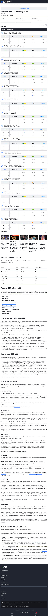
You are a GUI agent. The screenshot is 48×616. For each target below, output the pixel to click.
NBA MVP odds (5, 298)
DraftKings (4, 559)
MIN (3, 148)
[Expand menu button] (46, 1)
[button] (43, 25)
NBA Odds (12, 5)
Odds (7, 5)
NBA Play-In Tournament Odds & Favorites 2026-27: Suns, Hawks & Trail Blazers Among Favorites (14, 246)
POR (3, 172)
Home (2, 5)
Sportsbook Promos (4, 570)
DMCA (2, 595)
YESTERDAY (24, 8)
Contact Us (3, 591)
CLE (3, 42)
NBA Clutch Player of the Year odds (9, 302)
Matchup (5, 36)
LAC (3, 228)
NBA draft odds (5, 313)
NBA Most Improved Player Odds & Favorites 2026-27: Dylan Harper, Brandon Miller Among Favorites (33, 246)
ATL (3, 82)
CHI (3, 122)
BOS (3, 79)
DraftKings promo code (42, 546)
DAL (3, 188)
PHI (3, 212)
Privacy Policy (3, 593)
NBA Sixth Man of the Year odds (9, 303)
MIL (3, 39)
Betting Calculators (4, 575)
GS (3, 52)
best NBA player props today (35, 473)
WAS (3, 55)
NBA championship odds (16, 292)
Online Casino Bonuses (5, 584)
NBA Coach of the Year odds (8, 307)
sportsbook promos (36, 542)
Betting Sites (3, 579)
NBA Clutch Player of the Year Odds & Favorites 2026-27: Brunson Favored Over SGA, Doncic (43, 246)
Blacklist (2, 572)
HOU (3, 135)
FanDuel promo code (30, 546)
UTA (3, 119)
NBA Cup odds (5, 296)
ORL (3, 159)
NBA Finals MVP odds (6, 311)
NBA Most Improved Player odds (9, 305)
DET (3, 69)
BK (3, 95)
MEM (3, 92)
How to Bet (3, 577)
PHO (3, 215)
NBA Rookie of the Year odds (8, 300)
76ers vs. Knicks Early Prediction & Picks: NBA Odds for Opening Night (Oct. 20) (5, 245)
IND (3, 185)
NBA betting (3, 291)
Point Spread (18, 5)
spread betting (17, 406)
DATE (27, 8)
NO (3, 175)
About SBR (3, 597)
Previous (10, 41)
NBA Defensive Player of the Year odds (10, 309)
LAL (3, 66)
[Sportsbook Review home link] (4, 566)
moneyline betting (17, 429)
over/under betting (22, 451)
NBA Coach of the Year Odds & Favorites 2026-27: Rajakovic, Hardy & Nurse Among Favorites (24, 246)
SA (3, 225)
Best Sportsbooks (4, 582)
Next (46, 41)
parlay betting (9, 499)
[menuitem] (24, 570)
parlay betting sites (28, 558)
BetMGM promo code (21, 546)
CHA (3, 145)
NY (3, 132)
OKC (3, 162)
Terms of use (3, 588)
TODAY (21, 8)
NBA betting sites (41, 533)
